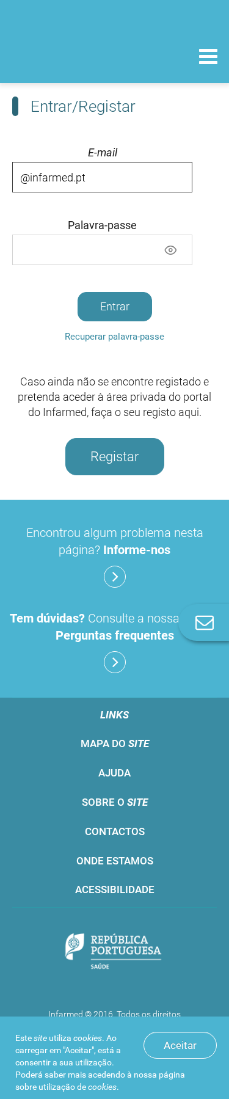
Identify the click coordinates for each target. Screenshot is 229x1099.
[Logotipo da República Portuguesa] (114, 952)
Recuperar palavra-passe (114, 336)
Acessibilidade (114, 889)
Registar (114, 456)
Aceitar (180, 1045)
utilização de (77, 1087)
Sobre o (115, 802)
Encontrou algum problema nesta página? (114, 541)
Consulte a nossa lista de (115, 627)
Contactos (115, 831)
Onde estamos (114, 861)
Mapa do (115, 743)
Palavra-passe (102, 225)
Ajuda (114, 773)
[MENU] (208, 58)
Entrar (114, 306)
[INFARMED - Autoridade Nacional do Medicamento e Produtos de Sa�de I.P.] (73, 56)
